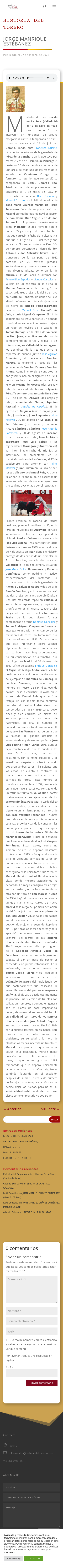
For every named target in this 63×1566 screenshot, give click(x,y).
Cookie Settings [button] (13, 1558)
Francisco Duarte (46, 148)
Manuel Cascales (16, 200)
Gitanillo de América (33, 406)
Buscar (54, 1119)
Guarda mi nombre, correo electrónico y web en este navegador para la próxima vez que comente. (31, 1344)
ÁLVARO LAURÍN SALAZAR (37, 1212)
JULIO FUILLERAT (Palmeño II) (18, 1135)
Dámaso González (44, 622)
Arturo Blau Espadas (18, 279)
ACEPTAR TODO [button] (33, 1558)
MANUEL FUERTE (12, 1152)
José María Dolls (16, 569)
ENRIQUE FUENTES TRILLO (17, 1157)
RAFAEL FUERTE (11, 1146)
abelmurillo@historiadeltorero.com (31, 1453)
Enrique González (46, 665)
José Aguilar (49, 354)
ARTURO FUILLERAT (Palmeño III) (20, 1141)
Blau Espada (45, 196)
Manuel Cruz (30, 310)
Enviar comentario (42, 1383)
